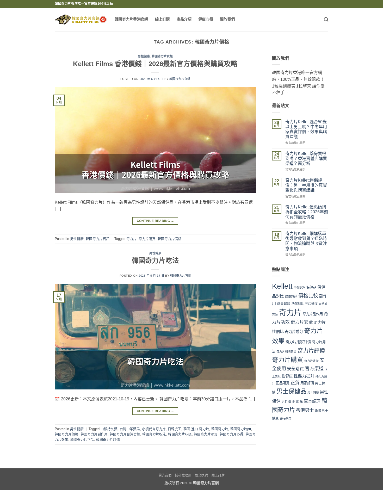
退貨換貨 (201, 475)
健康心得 (205, 19)
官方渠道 (314, 368)
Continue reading (155, 221)
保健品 (311, 287)
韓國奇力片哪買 (206, 434)
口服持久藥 (109, 429)
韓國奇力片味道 (180, 434)
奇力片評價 (311, 351)
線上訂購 (162, 19)
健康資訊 (291, 296)
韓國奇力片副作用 (94, 434)
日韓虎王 (174, 429)
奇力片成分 (294, 332)
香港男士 (305, 410)
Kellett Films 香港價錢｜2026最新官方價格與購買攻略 (155, 63)
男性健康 (144, 56)
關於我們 (227, 19)
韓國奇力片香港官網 (131, 19)
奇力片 (131, 239)
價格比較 (308, 296)
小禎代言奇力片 (154, 429)
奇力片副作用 (312, 314)
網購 (299, 402)
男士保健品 (291, 391)
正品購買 (282, 383)
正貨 (295, 382)
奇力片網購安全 (286, 351)
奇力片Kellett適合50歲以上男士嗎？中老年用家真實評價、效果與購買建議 (306, 129)
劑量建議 (284, 304)
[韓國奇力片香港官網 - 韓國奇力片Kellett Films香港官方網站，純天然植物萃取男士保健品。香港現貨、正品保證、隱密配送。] (81, 19)
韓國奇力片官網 (179, 78)
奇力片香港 (311, 360)
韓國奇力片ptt (240, 429)
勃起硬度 (311, 304)
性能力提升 (304, 376)
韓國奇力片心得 (231, 434)
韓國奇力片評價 (108, 440)
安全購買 (295, 368)
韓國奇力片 (219, 429)
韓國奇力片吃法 (155, 260)
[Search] (326, 19)
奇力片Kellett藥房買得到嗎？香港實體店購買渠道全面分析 (306, 158)
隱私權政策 (183, 475)
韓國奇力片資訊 (162, 56)
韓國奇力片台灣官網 (125, 434)
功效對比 (298, 304)
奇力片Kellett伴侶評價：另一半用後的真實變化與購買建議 (306, 185)
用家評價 (307, 383)
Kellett (282, 286)
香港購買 (285, 418)
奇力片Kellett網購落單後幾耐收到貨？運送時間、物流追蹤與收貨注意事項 (306, 241)
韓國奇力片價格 (169, 239)
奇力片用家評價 (298, 342)
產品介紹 (184, 19)
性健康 (287, 376)
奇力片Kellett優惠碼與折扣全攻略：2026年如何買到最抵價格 (306, 212)
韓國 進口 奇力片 (196, 429)
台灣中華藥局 (130, 429)
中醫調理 (299, 287)
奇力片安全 (302, 322)
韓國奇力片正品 (82, 440)
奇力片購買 (147, 239)
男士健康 (313, 392)
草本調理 (312, 401)
